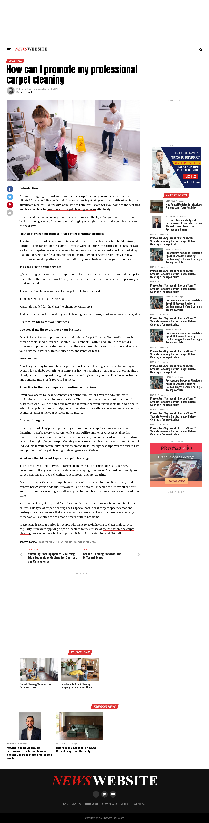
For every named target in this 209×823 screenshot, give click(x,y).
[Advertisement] (104, 23)
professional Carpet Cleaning (88, 337)
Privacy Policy (109, 803)
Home (65, 803)
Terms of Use (91, 803)
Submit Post (140, 803)
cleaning (67, 542)
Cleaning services (85, 542)
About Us (76, 803)
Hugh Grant (26, 92)
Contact (125, 803)
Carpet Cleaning (49, 542)
